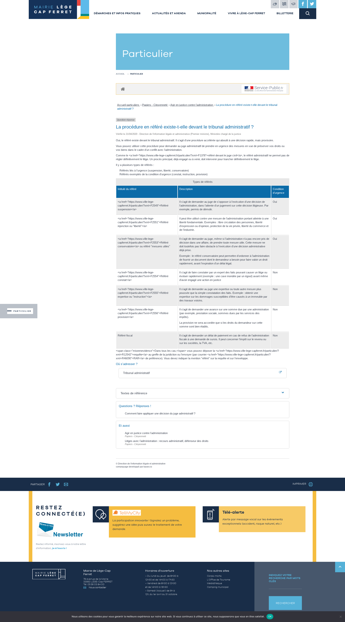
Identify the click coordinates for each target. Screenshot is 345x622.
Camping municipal (218, 587)
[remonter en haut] (340, 567)
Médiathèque (214, 583)
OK (270, 616)
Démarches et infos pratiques (117, 13)
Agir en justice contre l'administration (192, 104)
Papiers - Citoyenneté (155, 104)
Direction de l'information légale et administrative (141, 463)
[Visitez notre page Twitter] (312, 4)
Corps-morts (214, 576)
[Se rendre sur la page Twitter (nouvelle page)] (58, 484)
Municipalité (206, 13)
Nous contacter (97, 587)
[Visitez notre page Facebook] (302, 4)
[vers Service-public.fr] (264, 89)
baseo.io (148, 466)
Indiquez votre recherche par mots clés (284, 578)
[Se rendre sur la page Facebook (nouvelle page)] (49, 484)
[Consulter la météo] (275, 4)
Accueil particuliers (128, 104)
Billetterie (285, 13)
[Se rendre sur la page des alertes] (293, 4)
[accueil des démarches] (123, 89)
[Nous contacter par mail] (66, 484)
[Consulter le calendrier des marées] (284, 4)
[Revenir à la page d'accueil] (58, 9)
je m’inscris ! (59, 548)
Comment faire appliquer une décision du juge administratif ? (160, 413)
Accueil (120, 74)
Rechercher (285, 603)
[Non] (340, 616)
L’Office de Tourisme (218, 579)
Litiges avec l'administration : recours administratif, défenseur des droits (166, 440)
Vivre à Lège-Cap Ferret (246, 13)
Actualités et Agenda (169, 13)
